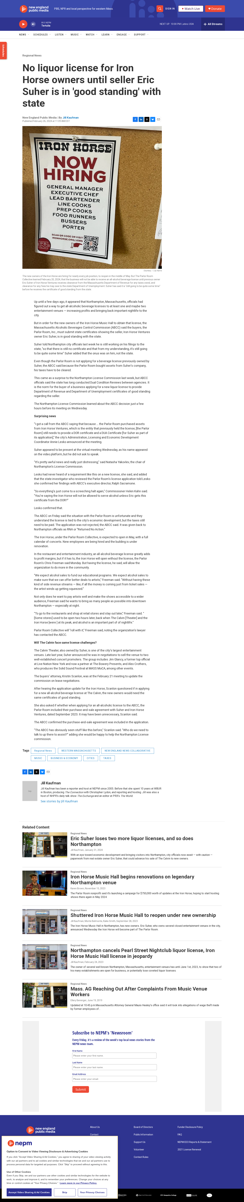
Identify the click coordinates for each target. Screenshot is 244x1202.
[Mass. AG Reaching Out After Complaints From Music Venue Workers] (44, 995)
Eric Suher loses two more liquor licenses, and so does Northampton (132, 841)
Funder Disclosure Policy (190, 1127)
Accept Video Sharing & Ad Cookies (29, 1192)
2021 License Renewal (189, 1149)
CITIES (91, 758)
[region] (60, 1167)
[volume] (33, 24)
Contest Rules (141, 1157)
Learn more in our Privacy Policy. (78, 1183)
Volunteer (139, 1149)
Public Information (143, 1134)
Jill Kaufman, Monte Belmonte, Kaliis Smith (93, 921)
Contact (94, 1134)
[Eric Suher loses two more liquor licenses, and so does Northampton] (44, 844)
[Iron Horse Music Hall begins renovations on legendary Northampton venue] (44, 883)
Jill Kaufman (71, 117)
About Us (95, 1127)
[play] (23, 24)
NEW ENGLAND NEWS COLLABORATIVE (128, 750)
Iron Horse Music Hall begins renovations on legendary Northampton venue (132, 879)
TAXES (107, 758)
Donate (216, 8)
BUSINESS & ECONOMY (64, 758)
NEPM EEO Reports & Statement (194, 1142)
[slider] (38, 24)
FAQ (180, 1134)
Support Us (139, 1142)
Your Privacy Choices (92, 1192)
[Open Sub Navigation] (28, 34)
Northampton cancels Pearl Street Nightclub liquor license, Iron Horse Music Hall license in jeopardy (143, 953)
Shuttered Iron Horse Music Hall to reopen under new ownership (143, 915)
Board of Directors (143, 1127)
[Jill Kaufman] (29, 791)
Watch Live (192, 9)
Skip (64, 1192)
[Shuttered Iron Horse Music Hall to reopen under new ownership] (44, 921)
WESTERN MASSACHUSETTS (78, 750)
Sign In (170, 8)
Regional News (31, 55)
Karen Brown (77, 888)
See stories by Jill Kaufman (59, 801)
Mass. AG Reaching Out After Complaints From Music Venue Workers (139, 992)
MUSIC (38, 758)
